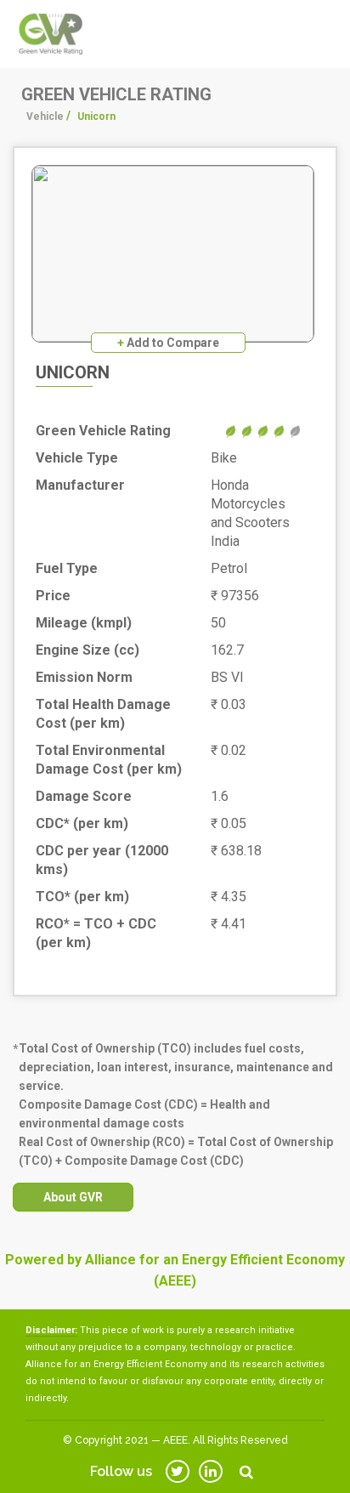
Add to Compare (168, 342)
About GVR (73, 1197)
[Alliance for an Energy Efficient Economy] (50, 33)
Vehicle (45, 116)
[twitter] (177, 1471)
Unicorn (73, 372)
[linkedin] (211, 1471)
